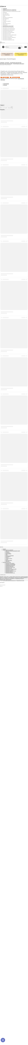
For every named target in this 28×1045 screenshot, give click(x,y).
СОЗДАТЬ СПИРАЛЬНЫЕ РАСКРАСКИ (20, 54)
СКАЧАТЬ (5, 77)
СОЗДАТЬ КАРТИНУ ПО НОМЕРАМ (7, 54)
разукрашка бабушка (18, 63)
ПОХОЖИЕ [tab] (6, 83)
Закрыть (2, 105)
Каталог (7, 62)
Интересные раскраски (6, 63)
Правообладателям (20, 465)
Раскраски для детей (15, 62)
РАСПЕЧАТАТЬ (15, 77)
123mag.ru (3, 6)
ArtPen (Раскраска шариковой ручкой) (12, 436)
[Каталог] (3, 1040)
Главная (2, 62)
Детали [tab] (5, 85)
